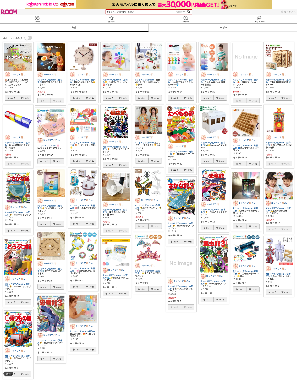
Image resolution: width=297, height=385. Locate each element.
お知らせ (185, 19)
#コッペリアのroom (46, 145)
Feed (37, 19)
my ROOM (260, 19)
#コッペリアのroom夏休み (82, 331)
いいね (26, 98)
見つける (111, 19)
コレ (12, 98)
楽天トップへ (288, 11)
